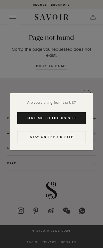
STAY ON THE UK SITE (52, 137)
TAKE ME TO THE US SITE (51, 118)
